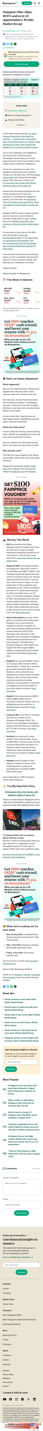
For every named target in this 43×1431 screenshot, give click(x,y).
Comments (9, 48)
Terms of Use (8, 1382)
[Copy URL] (15, 44)
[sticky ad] (21, 1426)
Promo (5, 1340)
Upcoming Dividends (12, 1324)
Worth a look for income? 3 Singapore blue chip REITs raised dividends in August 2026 (22, 1115)
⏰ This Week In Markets (16, 111)
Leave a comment (10, 1177)
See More (20, 125)
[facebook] (4, 44)
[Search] (35, 3)
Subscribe (11, 1069)
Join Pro (27, 3)
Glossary (6, 1371)
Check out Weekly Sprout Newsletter (17, 1257)
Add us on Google (21, 64)
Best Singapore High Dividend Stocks (19, 1319)
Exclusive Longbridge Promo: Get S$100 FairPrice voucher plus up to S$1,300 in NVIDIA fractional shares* (24, 1127)
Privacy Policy (8, 1374)
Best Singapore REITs (12, 1315)
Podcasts (7, 1344)
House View (8, 1304)
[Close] (40, 1424)
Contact (6, 1386)
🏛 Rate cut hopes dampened (18, 115)
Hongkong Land (18, 471)
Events (6, 1360)
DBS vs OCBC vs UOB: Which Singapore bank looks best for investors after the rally (21, 1103)
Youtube (27, 975)
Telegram (18, 975)
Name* (6, 1199)
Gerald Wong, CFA (12, 31)
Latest (6, 1288)
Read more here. (23, 612)
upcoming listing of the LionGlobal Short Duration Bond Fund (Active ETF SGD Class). (19, 246)
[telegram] (7, 44)
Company (7, 1355)
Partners (6, 1364)
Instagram (11, 977)
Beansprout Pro (10, 1335)
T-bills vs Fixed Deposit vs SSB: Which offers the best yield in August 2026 (24, 1154)
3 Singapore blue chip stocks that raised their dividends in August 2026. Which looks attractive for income (22, 1089)
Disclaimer (7, 1378)
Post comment (21, 1213)
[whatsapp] (11, 44)
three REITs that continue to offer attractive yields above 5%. (21, 224)
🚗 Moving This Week (14, 120)
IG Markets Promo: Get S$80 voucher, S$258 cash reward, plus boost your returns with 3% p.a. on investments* (23, 1140)
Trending (7, 1293)
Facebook (35, 975)
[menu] (38, 3)
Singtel (32, 471)
